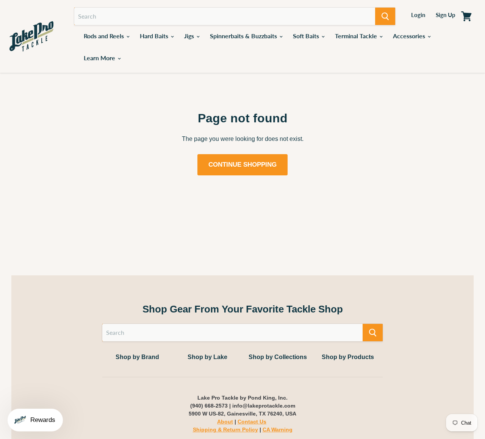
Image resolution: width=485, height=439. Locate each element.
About (225, 422)
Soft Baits (307, 35)
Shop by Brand (137, 357)
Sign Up (445, 14)
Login (418, 14)
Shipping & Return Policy (225, 430)
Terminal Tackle (357, 35)
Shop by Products (348, 357)
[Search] (385, 16)
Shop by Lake (207, 357)
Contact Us (252, 422)
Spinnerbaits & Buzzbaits (244, 35)
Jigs (190, 35)
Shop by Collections (278, 357)
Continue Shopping (242, 164)
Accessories (410, 35)
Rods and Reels (104, 35)
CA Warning (278, 430)
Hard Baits (155, 35)
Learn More (100, 57)
